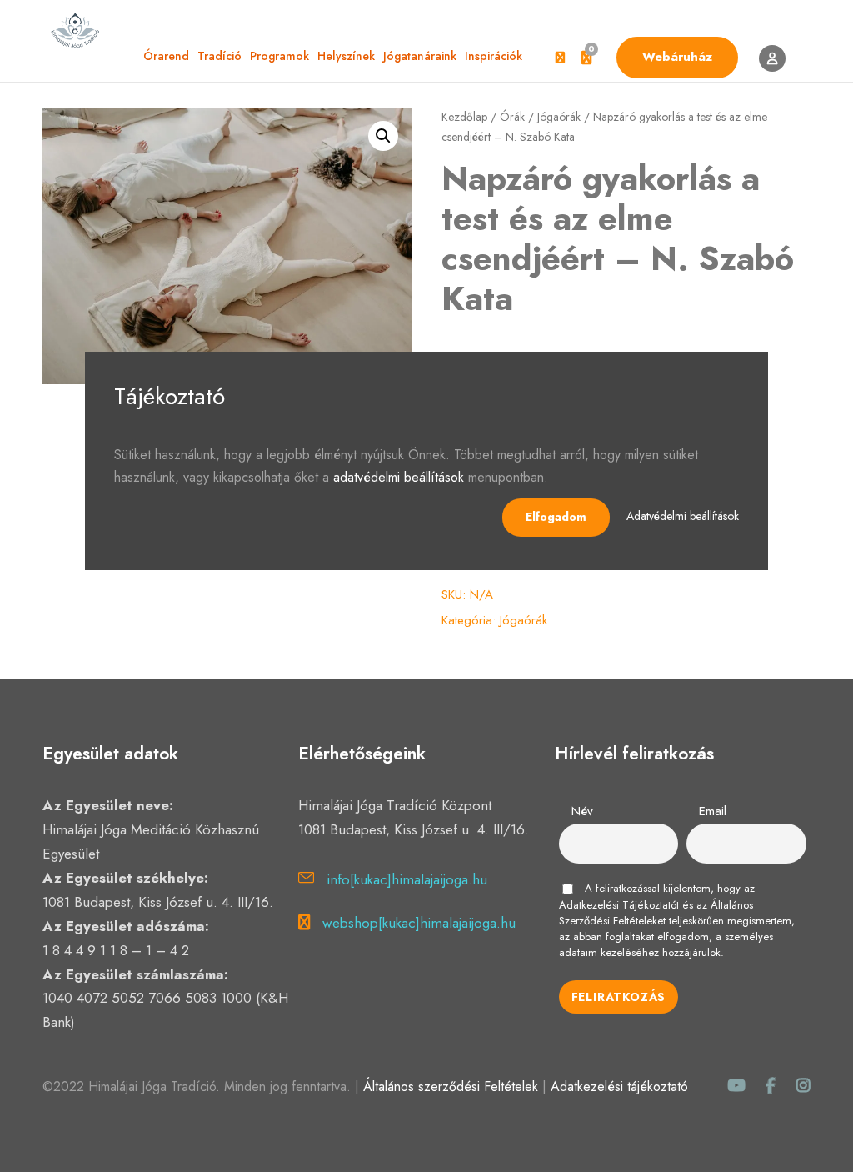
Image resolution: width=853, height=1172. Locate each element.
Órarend (166, 56)
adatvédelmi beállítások (398, 477)
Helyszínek (346, 56)
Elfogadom (556, 516)
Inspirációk (493, 56)
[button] (383, 136)
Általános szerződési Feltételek (450, 1086)
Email (712, 811)
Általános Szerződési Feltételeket (656, 913)
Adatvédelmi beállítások (682, 516)
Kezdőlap (464, 116)
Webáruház (677, 57)
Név (582, 811)
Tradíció (219, 56)
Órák (512, 116)
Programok (279, 56)
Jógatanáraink (419, 56)
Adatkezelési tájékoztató (619, 1086)
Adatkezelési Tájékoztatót (619, 905)
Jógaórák (559, 116)
